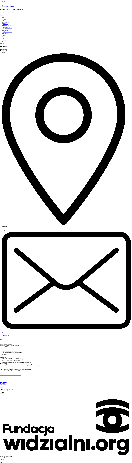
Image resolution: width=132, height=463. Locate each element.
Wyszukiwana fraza (2, 12)
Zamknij (1, 462)
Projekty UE (3, 332)
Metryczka (2, 387)
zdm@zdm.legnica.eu (5, 329)
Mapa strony (3, 2)
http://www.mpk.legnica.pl (3, 383)
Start (2, 331)
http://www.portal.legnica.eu (3, 384)
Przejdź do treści (3, 1)
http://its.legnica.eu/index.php (3, 382)
